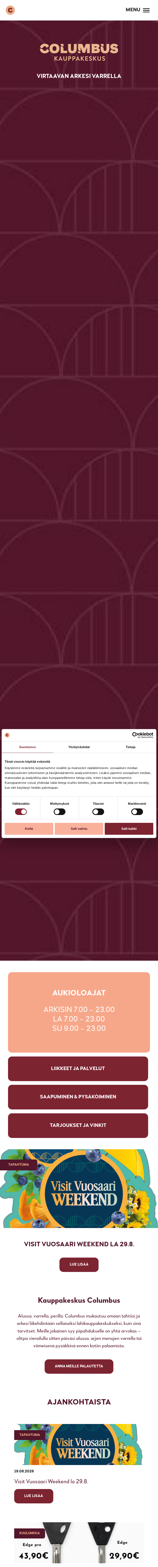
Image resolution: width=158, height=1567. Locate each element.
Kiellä (29, 828)
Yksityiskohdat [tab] (79, 747)
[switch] (59, 811)
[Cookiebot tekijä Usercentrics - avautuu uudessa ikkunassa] (135, 735)
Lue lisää (33, 1496)
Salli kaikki (129, 828)
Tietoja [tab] (131, 747)
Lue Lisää (79, 1264)
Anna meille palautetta (79, 1366)
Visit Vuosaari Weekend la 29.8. (51, 1482)
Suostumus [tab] (27, 747)
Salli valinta (79, 828)
